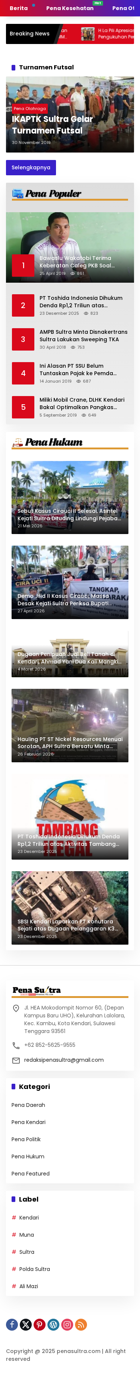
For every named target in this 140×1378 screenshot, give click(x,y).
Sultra (26, 1252)
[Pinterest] (40, 1325)
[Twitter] (26, 1325)
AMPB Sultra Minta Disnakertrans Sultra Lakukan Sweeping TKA (84, 336)
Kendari (29, 1217)
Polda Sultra (34, 1269)
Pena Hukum (28, 1156)
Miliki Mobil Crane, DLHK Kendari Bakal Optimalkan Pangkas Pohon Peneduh (82, 403)
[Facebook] (12, 1325)
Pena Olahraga (30, 109)
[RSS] (81, 1325)
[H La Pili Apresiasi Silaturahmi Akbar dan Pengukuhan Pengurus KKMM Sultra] (61, 34)
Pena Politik (26, 1139)
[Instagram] (67, 1325)
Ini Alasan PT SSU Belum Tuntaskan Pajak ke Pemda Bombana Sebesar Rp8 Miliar (79, 369)
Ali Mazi (28, 1286)
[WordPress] (53, 1325)
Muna (26, 1235)
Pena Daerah (28, 1105)
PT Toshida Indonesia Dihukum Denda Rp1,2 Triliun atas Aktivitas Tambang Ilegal (81, 302)
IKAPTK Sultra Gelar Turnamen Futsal (52, 125)
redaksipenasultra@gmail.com (64, 1060)
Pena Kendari (29, 1122)
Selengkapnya (31, 167)
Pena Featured (31, 1173)
